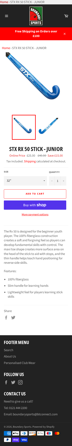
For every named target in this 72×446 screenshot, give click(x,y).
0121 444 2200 (18, 408)
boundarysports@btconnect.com (35, 414)
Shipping (30, 161)
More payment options (35, 215)
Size (6, 171)
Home (6, 48)
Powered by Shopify (43, 427)
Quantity (54, 172)
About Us (10, 356)
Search (8, 350)
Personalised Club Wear (19, 363)
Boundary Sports (22, 427)
